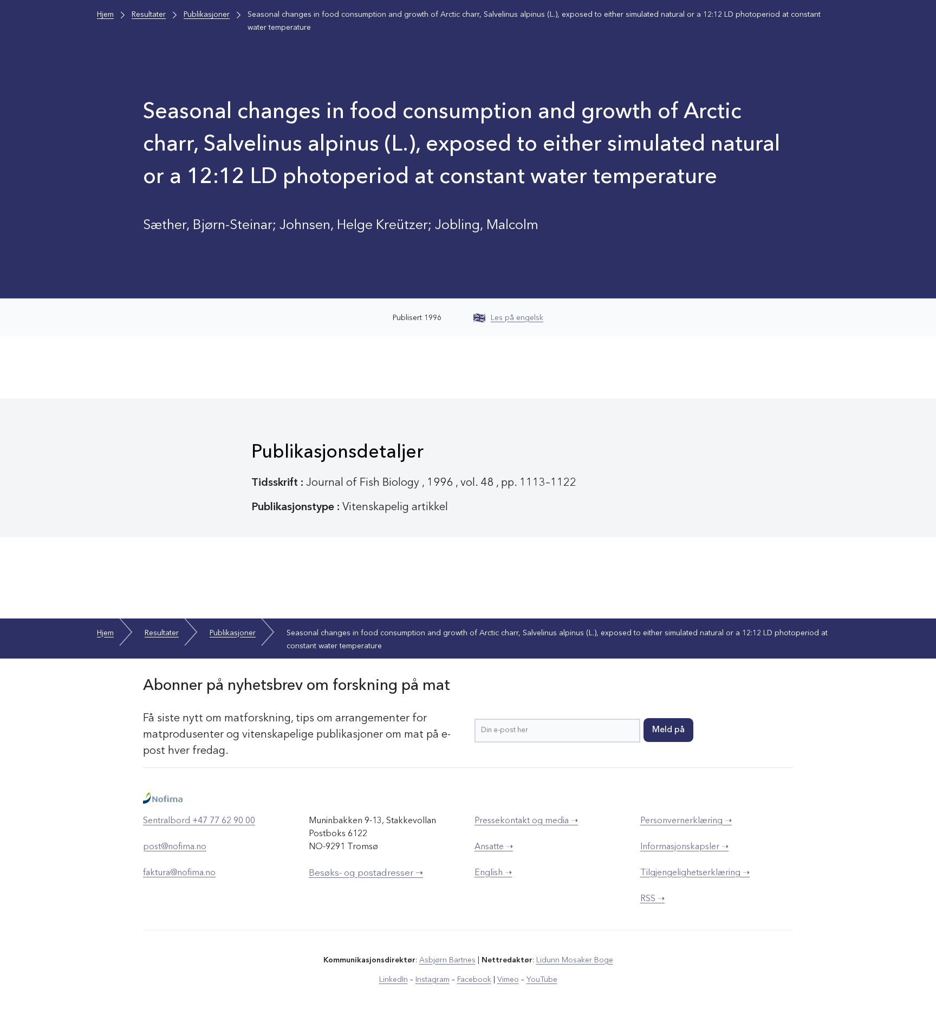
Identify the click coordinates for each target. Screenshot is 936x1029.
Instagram (432, 980)
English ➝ (493, 873)
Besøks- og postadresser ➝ (366, 873)
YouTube (541, 980)
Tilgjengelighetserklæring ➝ (695, 873)
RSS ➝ (652, 899)
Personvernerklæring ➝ (686, 821)
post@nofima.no (174, 847)
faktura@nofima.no (179, 873)
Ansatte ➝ (493, 847)
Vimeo (508, 980)
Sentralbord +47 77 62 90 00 (199, 821)
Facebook (474, 980)
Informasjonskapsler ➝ (684, 847)
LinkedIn (393, 980)
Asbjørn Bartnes (447, 960)
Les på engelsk (517, 318)
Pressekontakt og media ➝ (526, 821)
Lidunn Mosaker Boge (574, 960)
